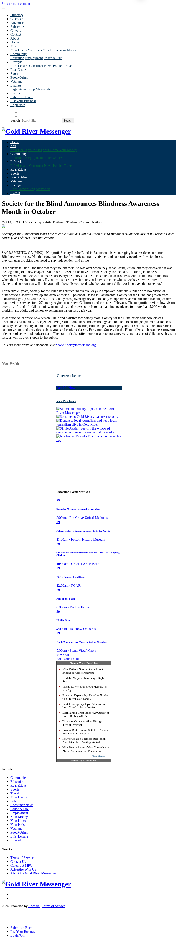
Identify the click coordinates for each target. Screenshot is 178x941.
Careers (15, 30)
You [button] (13, 46)
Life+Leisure (19, 66)
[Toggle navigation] (3, 8)
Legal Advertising (22, 89)
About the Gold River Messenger (33, 873)
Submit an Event (21, 97)
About (14, 38)
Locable (34, 906)
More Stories (98, 755)
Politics (58, 66)
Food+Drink (19, 77)
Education (17, 58)
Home (14, 42)
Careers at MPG (21, 865)
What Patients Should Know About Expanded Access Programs (82, 671)
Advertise (17, 23)
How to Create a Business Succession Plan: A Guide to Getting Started (84, 740)
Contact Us (18, 861)
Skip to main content (16, 3)
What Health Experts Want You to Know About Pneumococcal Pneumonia (85, 749)
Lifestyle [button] (16, 62)
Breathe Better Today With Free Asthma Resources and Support (85, 731)
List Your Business (23, 101)
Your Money (68, 50)
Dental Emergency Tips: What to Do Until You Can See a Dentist (83, 705)
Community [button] (18, 54)
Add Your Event (67, 659)
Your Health (18, 50)
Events (15, 93)
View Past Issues (66, 401)
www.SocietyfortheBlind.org (76, 345)
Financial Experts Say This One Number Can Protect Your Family (85, 697)
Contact (15, 34)
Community (18, 777)
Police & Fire (53, 58)
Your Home (51, 50)
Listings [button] (15, 85)
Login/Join (17, 105)
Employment (34, 58)
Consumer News (40, 66)
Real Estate (18, 70)
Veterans (16, 81)
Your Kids (35, 50)
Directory (16, 15)
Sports (14, 73)
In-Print (15, 840)
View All (62, 655)
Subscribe (17, 26)
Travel (68, 66)
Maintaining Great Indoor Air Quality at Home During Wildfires (85, 714)
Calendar (16, 19)
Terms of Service (22, 857)
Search (15, 120)
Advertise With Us (23, 869)
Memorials (43, 89)
